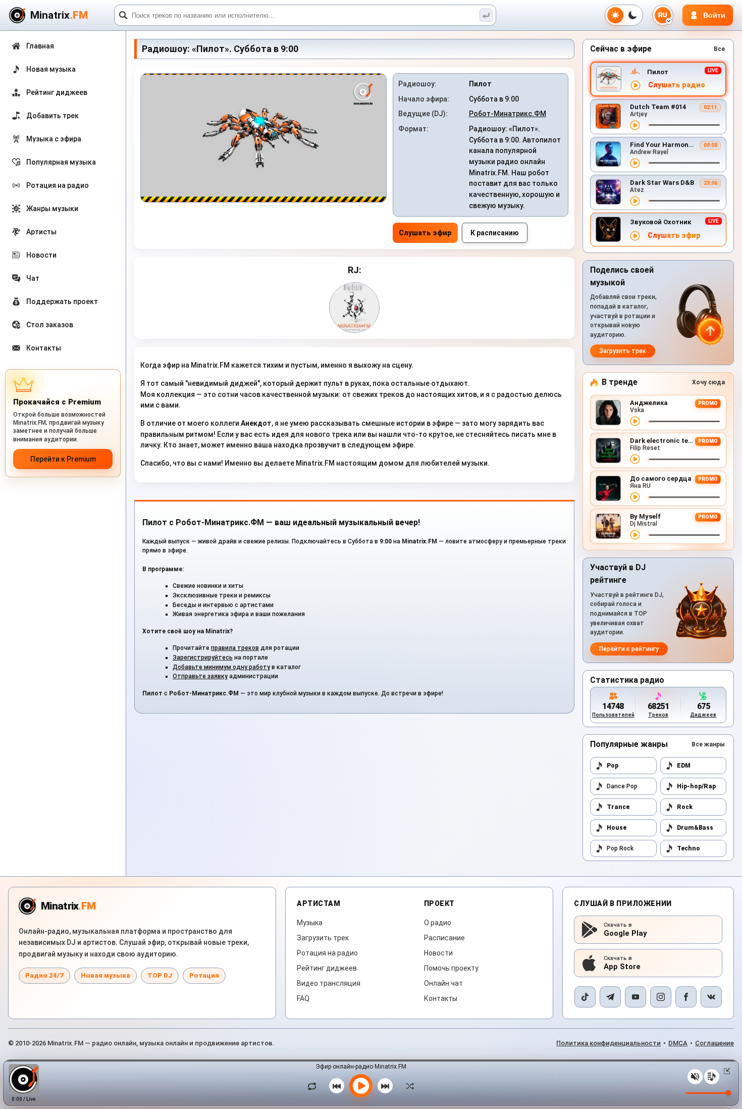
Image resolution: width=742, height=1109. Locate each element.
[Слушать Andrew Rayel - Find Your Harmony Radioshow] (635, 163)
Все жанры (708, 744)
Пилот (657, 72)
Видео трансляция (328, 983)
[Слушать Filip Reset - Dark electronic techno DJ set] (635, 459)
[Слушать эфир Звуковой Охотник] (635, 236)
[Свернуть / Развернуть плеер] (725, 1071)
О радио (437, 923)
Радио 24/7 (44, 975)
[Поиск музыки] (486, 15)
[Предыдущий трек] (336, 1085)
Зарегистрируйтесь (203, 657)
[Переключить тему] (624, 15)
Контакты (440, 998)
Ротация (204, 975)
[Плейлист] (711, 1076)
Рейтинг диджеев (327, 968)
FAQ (303, 998)
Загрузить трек (622, 351)
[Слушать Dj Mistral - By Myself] (635, 535)
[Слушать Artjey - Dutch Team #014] (635, 125)
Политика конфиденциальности (608, 1043)
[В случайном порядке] (407, 1085)
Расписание (444, 938)
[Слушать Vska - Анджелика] (635, 421)
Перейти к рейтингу (629, 648)
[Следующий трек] (385, 1085)
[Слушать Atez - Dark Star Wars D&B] (635, 201)
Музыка (310, 923)
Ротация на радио (327, 953)
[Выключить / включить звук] (695, 1076)
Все (719, 49)
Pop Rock (620, 848)
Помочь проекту (451, 968)
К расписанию (494, 233)
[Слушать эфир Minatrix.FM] (635, 85)
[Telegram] (610, 996)
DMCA (677, 1043)
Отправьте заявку (200, 676)
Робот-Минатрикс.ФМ (507, 114)
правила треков (235, 647)
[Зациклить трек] (314, 1085)
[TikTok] (585, 996)
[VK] (711, 996)
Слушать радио (676, 85)
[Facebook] (686, 996)
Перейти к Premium (63, 459)
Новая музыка (105, 975)
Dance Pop (622, 786)
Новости (438, 953)
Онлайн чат (443, 983)
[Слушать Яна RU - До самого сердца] (635, 497)
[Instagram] (660, 996)
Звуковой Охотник (660, 222)
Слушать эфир (425, 233)
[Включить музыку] (361, 1085)
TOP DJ (159, 975)
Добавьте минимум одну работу (221, 667)
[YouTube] (635, 996)
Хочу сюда (708, 382)
